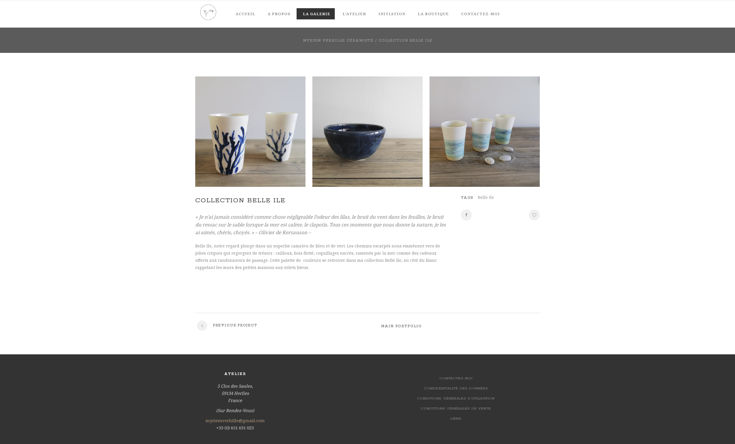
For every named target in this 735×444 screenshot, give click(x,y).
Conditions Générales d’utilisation (456, 398)
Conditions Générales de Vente (456, 408)
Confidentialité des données (456, 388)
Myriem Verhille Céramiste (338, 41)
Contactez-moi (456, 378)
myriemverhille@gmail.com (235, 420)
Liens (455, 418)
